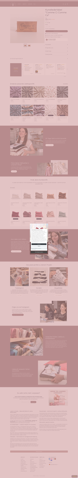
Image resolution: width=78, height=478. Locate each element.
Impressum (39, 248)
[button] (75, 476)
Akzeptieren (39, 244)
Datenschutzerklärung (34, 248)
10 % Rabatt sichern (39, 252)
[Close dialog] (47, 224)
